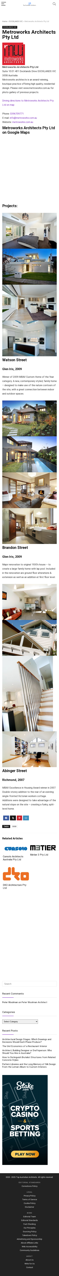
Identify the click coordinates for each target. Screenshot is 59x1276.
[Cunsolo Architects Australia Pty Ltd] (16, 847)
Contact (29, 1267)
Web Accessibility (29, 1246)
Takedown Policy (29, 1235)
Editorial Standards (29, 1220)
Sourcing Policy (29, 1231)
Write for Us (30, 1264)
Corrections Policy (29, 1186)
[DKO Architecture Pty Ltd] (16, 869)
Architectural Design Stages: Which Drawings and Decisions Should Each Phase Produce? (26, 1040)
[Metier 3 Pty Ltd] (43, 847)
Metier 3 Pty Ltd (39, 854)
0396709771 (17, 113)
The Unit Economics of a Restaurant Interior (24, 1046)
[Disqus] (29, 935)
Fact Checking (29, 1224)
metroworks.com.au (22, 122)
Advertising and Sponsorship (29, 1239)
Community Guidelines (29, 1250)
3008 (14, 826)
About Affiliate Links (29, 1243)
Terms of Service (29, 1199)
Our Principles (30, 1228)
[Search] (54, 4)
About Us (30, 1260)
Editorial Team (29, 1216)
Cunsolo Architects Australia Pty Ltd (13, 858)
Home (4, 21)
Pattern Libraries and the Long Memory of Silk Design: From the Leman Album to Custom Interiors (29, 1065)
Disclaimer (29, 1207)
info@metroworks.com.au (23, 117)
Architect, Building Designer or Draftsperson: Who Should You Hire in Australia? (27, 1051)
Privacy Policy (29, 1196)
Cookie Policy (29, 1203)
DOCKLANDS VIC (16, 21)
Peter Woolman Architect (34, 1002)
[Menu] (3, 4)
